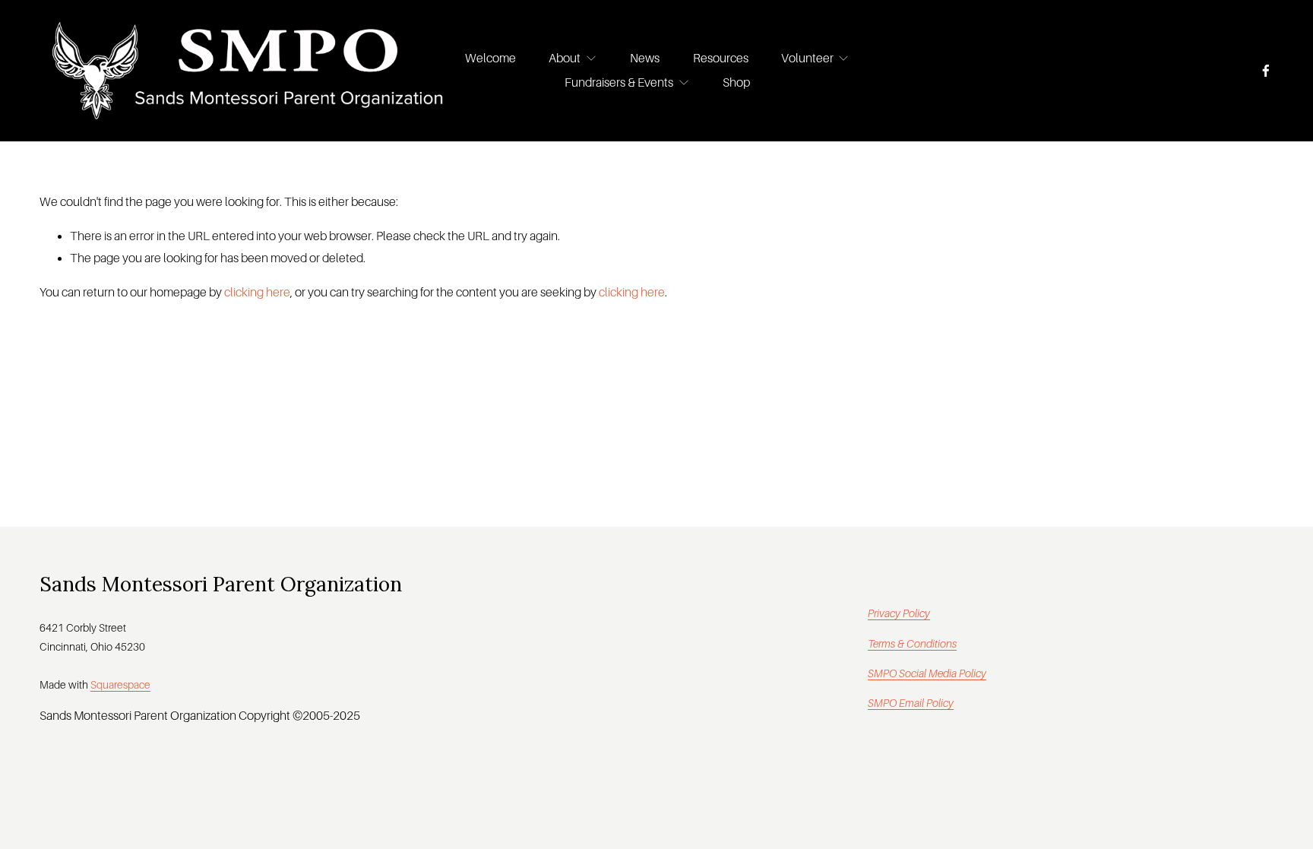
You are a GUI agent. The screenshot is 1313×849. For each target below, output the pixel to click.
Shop (736, 83)
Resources (720, 58)
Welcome (490, 58)
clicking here (257, 292)
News (645, 58)
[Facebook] (1265, 70)
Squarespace (120, 685)
